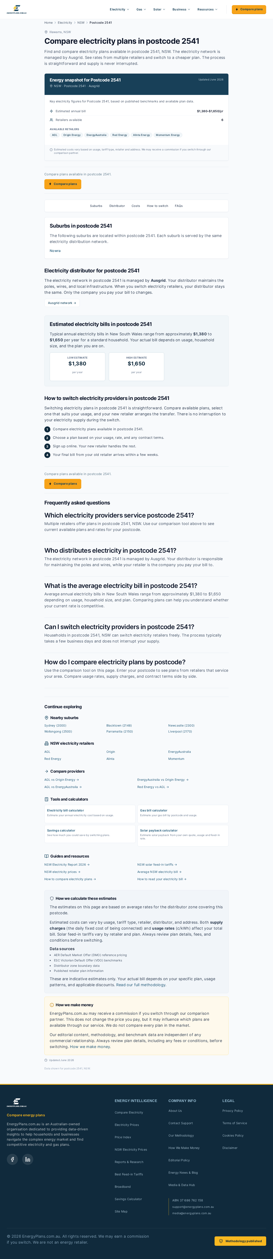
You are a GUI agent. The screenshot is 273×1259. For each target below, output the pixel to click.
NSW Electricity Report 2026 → (67, 864)
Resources (205, 9)
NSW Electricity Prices (131, 1149)
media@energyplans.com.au (191, 1213)
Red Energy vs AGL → (153, 787)
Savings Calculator (128, 1199)
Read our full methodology (141, 985)
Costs (136, 206)
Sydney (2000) (55, 725)
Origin (110, 751)
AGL (47, 751)
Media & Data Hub (181, 1185)
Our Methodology (181, 1135)
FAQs (179, 206)
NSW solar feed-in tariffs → (157, 864)
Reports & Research (129, 1162)
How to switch (157, 206)
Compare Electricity (129, 1112)
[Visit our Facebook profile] (12, 1159)
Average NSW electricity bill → (159, 872)
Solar (157, 9)
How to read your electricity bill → (162, 879)
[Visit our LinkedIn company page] (27, 1159)
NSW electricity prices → (62, 872)
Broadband (123, 1186)
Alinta (110, 758)
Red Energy (52, 758)
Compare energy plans (26, 1115)
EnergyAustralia (179, 751)
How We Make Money (184, 1148)
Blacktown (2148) (119, 725)
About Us (175, 1110)
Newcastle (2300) (181, 725)
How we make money (90, 1046)
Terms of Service (234, 1123)
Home (48, 22)
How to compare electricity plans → (70, 879)
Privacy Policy (232, 1110)
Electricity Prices (127, 1125)
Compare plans (251, 9)
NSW (81, 22)
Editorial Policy (179, 1160)
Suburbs (96, 206)
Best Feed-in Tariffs (129, 1174)
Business (179, 9)
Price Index (123, 1137)
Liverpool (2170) (180, 731)
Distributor (117, 206)
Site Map (121, 1211)
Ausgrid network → (62, 303)
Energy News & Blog (183, 1172)
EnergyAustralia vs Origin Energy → (163, 779)
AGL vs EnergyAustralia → (63, 787)
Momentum (176, 758)
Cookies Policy (233, 1135)
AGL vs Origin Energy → (61, 779)
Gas (139, 9)
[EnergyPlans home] (16, 9)
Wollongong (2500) (58, 731)
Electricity (117, 9)
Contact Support (180, 1123)
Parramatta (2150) (119, 731)
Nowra (55, 251)
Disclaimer (229, 1148)
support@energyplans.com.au (193, 1206)
